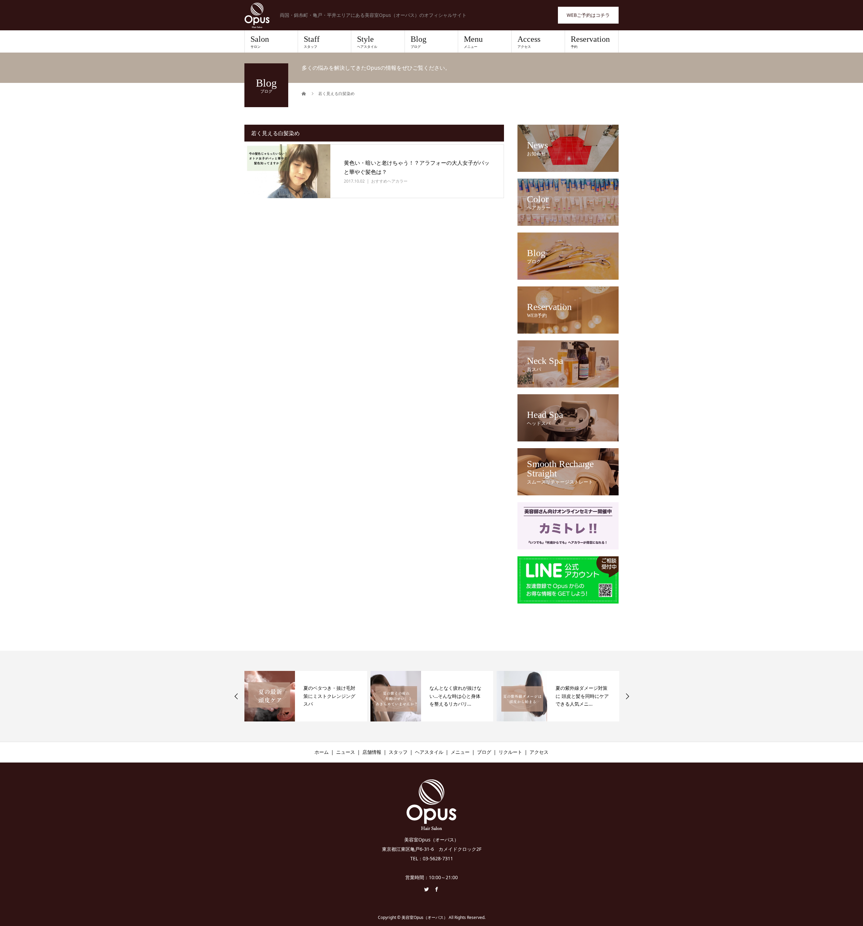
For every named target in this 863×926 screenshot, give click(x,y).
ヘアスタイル (429, 752)
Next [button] (627, 696)
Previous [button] (236, 696)
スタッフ (398, 752)
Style (367, 42)
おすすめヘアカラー (389, 181)
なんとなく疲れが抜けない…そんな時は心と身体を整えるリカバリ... (455, 696)
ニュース (345, 752)
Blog (418, 42)
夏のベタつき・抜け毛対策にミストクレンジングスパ (329, 696)
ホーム (322, 752)
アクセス (539, 752)
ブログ (484, 752)
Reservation (590, 42)
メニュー (460, 752)
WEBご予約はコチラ (588, 15)
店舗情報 (371, 752)
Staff (312, 42)
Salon (259, 42)
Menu (473, 42)
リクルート (510, 752)
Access (528, 42)
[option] (305, 696)
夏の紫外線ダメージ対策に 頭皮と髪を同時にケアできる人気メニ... (582, 696)
